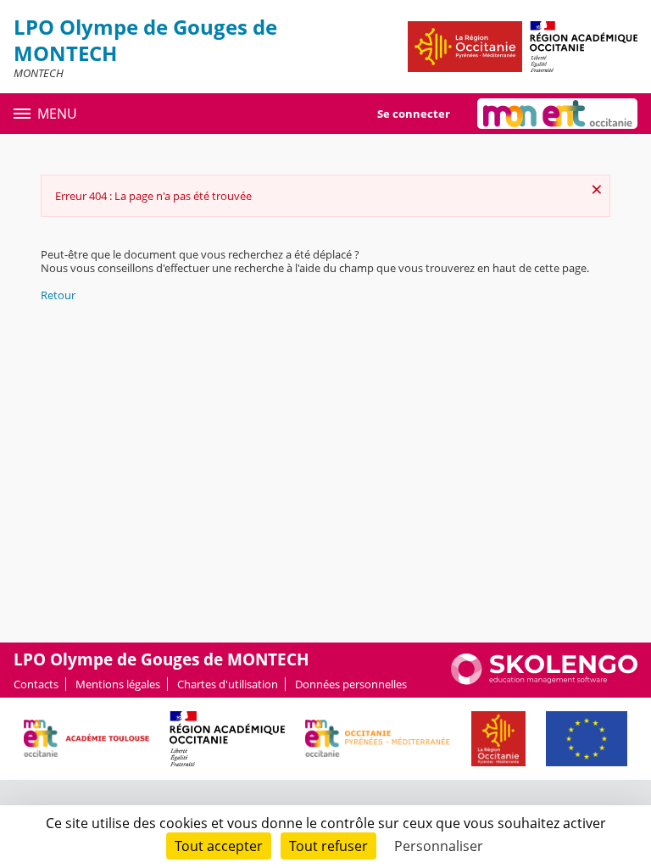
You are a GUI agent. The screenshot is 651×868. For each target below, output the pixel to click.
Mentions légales (117, 684)
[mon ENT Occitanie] (557, 113)
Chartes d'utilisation (227, 684)
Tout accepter (219, 846)
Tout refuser (328, 846)
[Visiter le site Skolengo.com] (544, 680)
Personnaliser (438, 846)
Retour (58, 295)
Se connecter (413, 113)
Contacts (36, 684)
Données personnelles (351, 684)
